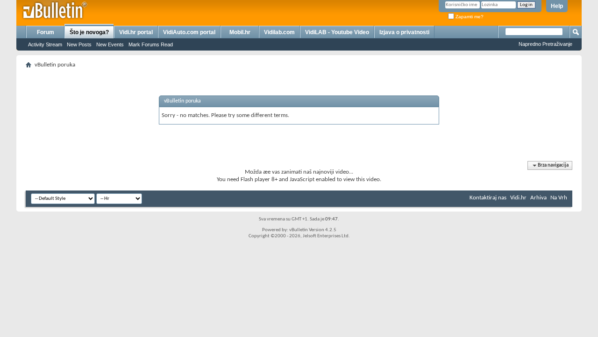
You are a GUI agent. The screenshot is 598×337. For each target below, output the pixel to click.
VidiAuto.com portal (189, 32)
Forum (45, 32)
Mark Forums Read (150, 44)
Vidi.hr (518, 198)
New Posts (79, 44)
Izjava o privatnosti (404, 32)
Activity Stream (45, 44)
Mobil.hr (239, 32)
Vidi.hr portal (136, 32)
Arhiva (538, 198)
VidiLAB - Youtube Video (337, 32)
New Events (110, 44)
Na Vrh (558, 198)
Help (557, 6)
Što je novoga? (89, 32)
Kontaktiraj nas (488, 198)
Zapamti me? (469, 16)
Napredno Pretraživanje (545, 44)
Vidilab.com (279, 32)
